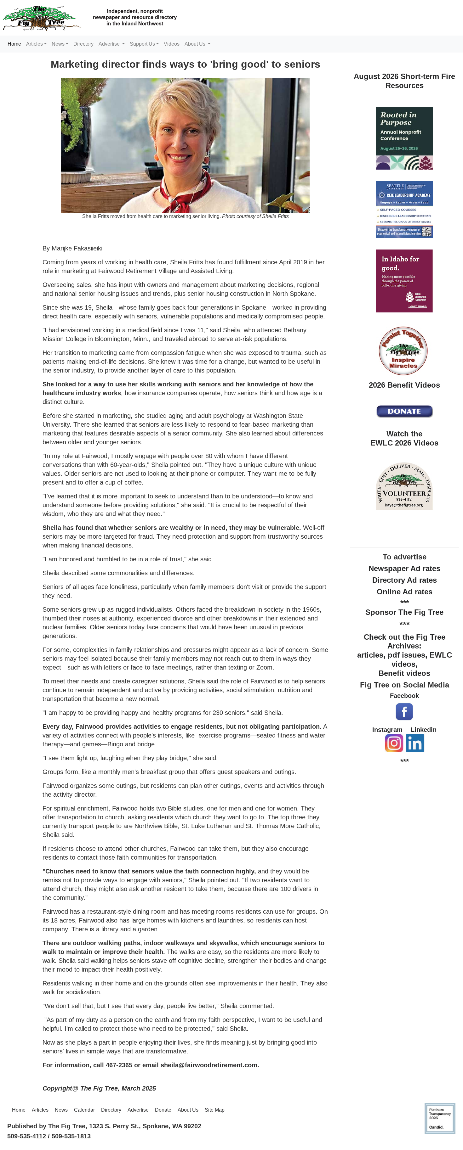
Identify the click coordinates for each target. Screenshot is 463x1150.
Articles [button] (34, 44)
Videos (172, 44)
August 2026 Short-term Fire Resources (404, 81)
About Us (188, 1110)
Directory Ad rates (404, 580)
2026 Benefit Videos (404, 385)
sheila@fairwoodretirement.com (209, 1065)
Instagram (387, 729)
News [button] (58, 44)
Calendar (84, 1110)
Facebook (404, 695)
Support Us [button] (142, 44)
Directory (83, 44)
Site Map (215, 1110)
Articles (40, 1110)
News (61, 1110)
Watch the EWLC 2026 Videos (404, 438)
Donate (163, 1110)
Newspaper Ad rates (404, 568)
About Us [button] (196, 44)
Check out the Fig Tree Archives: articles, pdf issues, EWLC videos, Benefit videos (404, 655)
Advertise (138, 1110)
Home (16, 44)
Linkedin (424, 729)
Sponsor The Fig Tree (404, 612)
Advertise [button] (110, 44)
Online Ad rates (404, 591)
